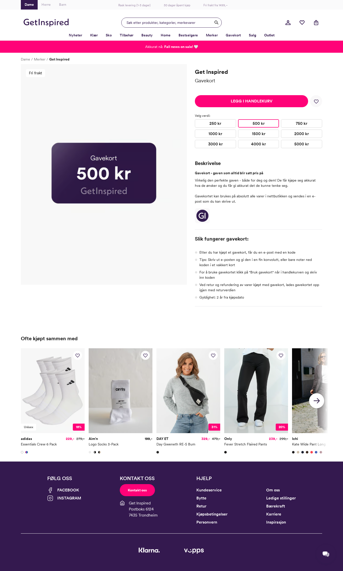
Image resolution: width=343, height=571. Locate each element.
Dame (25, 59)
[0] (302, 23)
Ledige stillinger (281, 498)
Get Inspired (59, 59)
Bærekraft (275, 506)
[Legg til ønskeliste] (316, 101)
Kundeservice (209, 490)
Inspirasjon (276, 522)
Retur (201, 506)
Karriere (273, 514)
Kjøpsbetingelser (211, 514)
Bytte (201, 498)
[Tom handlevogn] (316, 23)
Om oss (273, 490)
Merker (39, 59)
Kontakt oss (137, 490)
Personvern (206, 522)
